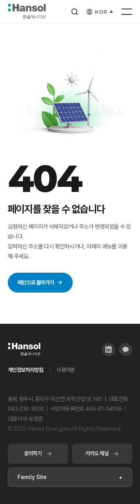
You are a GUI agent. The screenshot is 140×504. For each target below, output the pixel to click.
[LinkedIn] (108, 349)
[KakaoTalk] (125, 349)
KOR (104, 12)
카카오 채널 (102, 453)
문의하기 (38, 453)
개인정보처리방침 (25, 370)
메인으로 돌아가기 (36, 282)
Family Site (70, 477)
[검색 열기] (75, 12)
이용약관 (65, 370)
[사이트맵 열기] (126, 12)
